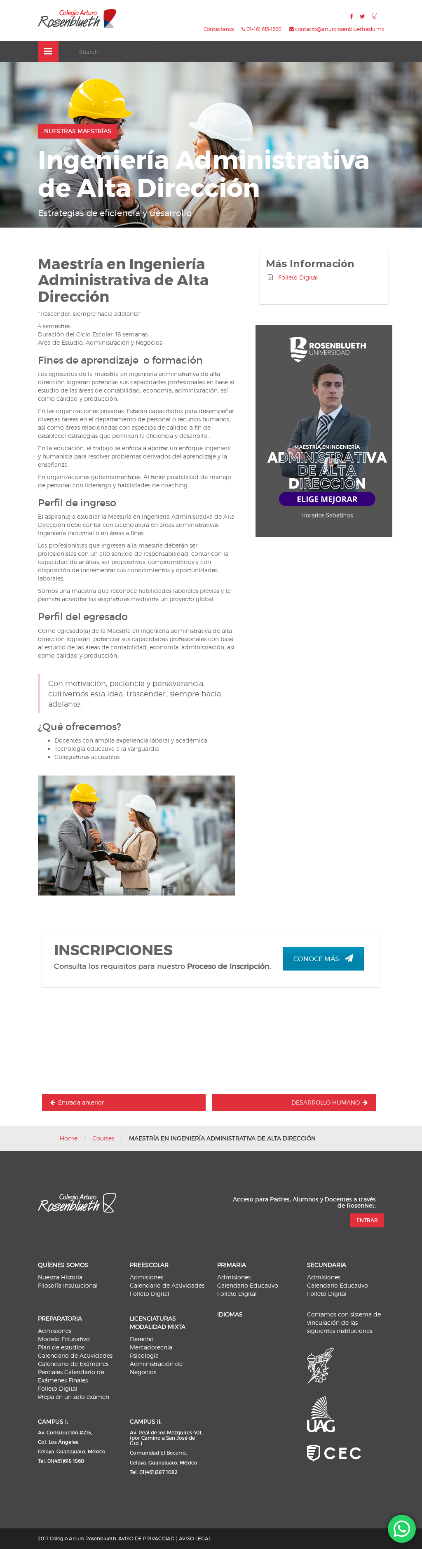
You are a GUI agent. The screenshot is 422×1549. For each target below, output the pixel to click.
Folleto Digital (298, 277)
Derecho (142, 1338)
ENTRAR (367, 1220)
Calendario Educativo (247, 1285)
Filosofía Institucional (68, 1285)
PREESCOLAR (149, 1264)
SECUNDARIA (326, 1264)
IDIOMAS (230, 1314)
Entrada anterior (81, 1102)
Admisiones (146, 1277)
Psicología (144, 1355)
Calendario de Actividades (167, 1285)
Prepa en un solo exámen (73, 1396)
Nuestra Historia (60, 1277)
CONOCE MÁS (317, 959)
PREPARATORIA (60, 1318)
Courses (103, 1138)
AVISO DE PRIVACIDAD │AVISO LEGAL (164, 1538)
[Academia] (77, 18)
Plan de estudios (61, 1347)
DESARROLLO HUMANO (325, 1102)
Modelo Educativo (64, 1338)
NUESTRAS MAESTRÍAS (77, 131)
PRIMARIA (231, 1264)
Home (68, 1138)
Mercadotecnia (151, 1347)
